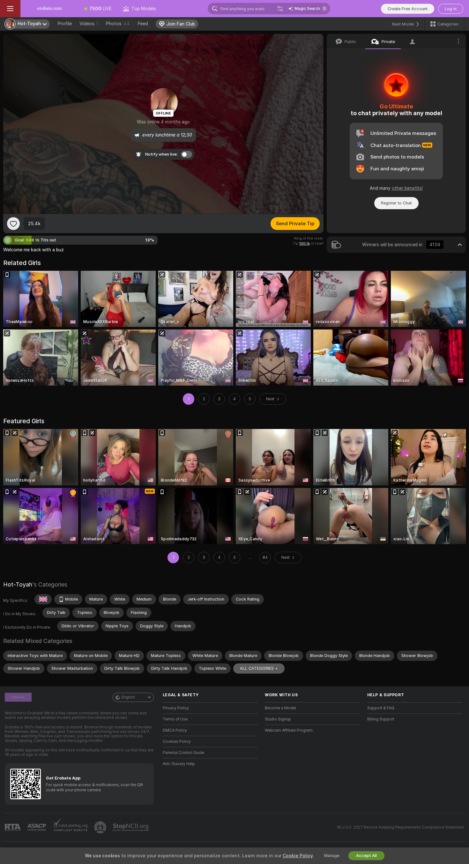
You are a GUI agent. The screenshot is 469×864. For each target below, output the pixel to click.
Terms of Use (175, 719)
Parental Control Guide (183, 752)
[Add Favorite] (13, 223)
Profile (64, 23)
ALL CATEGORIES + (259, 668)
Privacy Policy (176, 708)
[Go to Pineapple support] (101, 827)
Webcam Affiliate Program (289, 730)
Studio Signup (278, 719)
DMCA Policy (175, 730)
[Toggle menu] (10, 8)
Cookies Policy (177, 741)
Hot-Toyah (17, 584)
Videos (88, 23)
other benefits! (407, 188)
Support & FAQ (380, 708)
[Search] (280, 8)
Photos (118, 23)
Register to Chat (396, 203)
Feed (143, 23)
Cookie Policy (298, 855)
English (128, 697)
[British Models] (43, 599)
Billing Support (380, 719)
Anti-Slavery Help (179, 764)
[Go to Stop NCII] (131, 827)
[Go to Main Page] (49, 8)
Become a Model (280, 708)
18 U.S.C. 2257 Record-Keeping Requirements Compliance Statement (400, 827)
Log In (451, 8)
